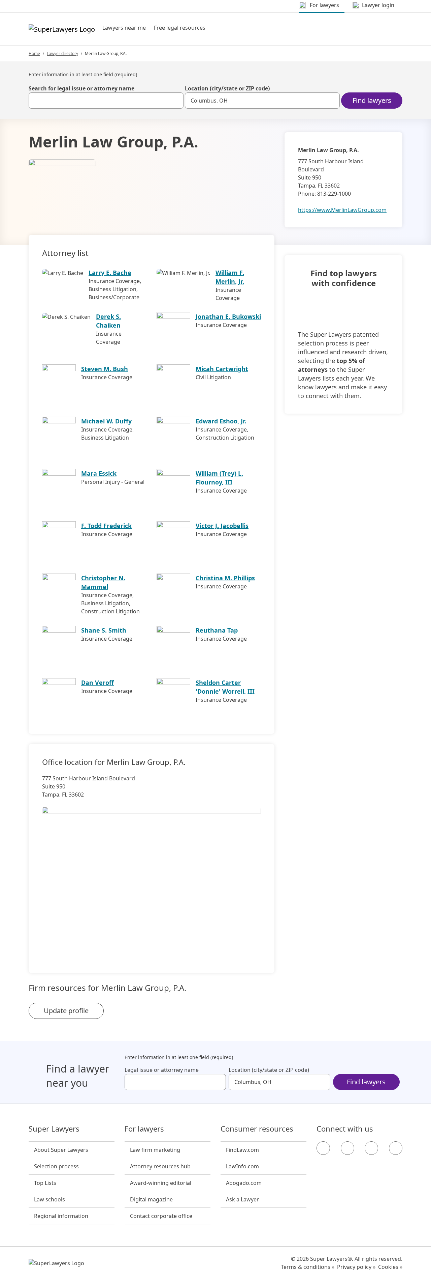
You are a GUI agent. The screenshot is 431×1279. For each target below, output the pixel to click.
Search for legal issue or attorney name (81, 88)
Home (34, 53)
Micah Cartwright (222, 369)
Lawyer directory (62, 53)
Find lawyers (372, 100)
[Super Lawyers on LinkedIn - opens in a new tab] (395, 1148)
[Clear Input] (175, 100)
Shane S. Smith (103, 630)
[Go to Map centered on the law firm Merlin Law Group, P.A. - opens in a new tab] (151, 878)
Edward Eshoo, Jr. (221, 421)
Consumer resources (257, 1129)
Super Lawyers (54, 1129)
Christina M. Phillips (225, 578)
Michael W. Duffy (106, 421)
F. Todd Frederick (106, 526)
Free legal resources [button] (179, 27)
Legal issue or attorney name (162, 1070)
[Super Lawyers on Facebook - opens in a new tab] (323, 1148)
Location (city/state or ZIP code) (227, 88)
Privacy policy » (356, 1267)
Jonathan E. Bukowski (228, 316)
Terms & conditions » (307, 1267)
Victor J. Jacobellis (222, 526)
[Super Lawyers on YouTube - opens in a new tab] (371, 1148)
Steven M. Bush (104, 369)
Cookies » (390, 1267)
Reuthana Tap (217, 630)
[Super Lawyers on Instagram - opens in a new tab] (347, 1148)
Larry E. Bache (110, 273)
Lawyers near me (124, 27)
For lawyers (144, 1129)
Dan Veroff (97, 682)
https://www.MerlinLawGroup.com (342, 210)
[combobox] (106, 100)
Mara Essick (99, 473)
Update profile (66, 1010)
